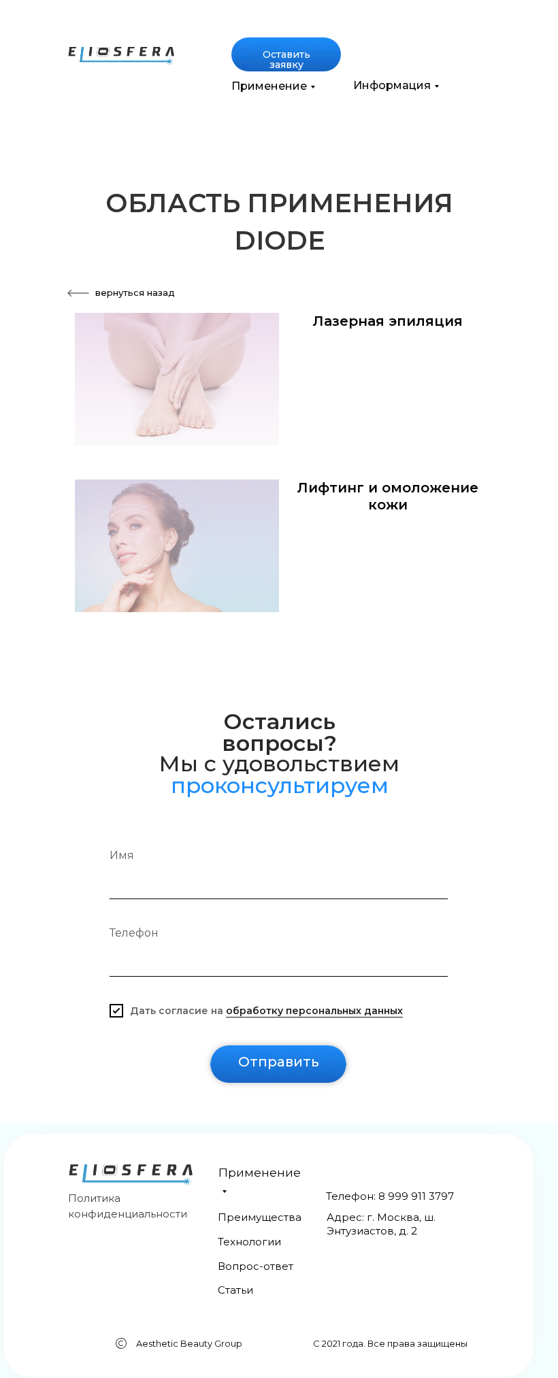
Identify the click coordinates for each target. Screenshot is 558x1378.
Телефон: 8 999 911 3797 (390, 1196)
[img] (121, 56)
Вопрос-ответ (255, 1266)
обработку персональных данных (314, 1011)
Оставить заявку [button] (286, 59)
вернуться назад (135, 292)
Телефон (134, 932)
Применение (269, 86)
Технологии (249, 1241)
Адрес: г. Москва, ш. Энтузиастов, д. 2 (381, 1224)
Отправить (278, 1062)
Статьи (235, 1289)
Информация (392, 85)
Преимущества (259, 1217)
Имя (122, 855)
